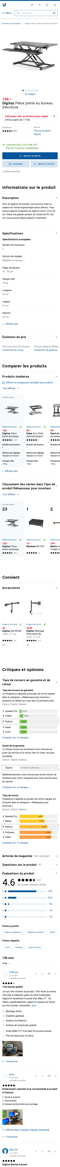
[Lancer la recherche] (18, 13)
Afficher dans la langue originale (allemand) (27, 1129)
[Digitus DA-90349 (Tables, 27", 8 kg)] (12, 622)
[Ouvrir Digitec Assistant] (47, 5)
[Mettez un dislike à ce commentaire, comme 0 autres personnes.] (55, 973)
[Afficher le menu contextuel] (36, 973)
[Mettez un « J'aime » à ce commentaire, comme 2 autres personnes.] (42, 1151)
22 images (30, 94)
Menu (9, 13)
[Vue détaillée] (30, 722)
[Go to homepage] (4, 5)
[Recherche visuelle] (54, 13)
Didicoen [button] (13, 972)
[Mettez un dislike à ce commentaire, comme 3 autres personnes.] (55, 1076)
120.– (7, 99)
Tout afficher (8, 388)
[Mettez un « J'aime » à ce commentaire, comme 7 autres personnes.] (42, 1076)
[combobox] (6, 963)
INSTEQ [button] (13, 1149)
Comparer (18, 163)
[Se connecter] (40, 5)
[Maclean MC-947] (36, 528)
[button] (30, 146)
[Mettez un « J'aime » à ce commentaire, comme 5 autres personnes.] (42, 973)
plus (34, 1005)
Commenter (12, 1061)
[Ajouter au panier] (3, 645)
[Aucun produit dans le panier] (54, 5)
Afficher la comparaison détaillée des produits (29, 382)
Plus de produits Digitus (42, 131)
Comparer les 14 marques (15, 737)
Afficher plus (11, 471)
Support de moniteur (10, 624)
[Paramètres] (32, 5)
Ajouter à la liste (46, 163)
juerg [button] (11, 1074)
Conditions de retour (12, 350)
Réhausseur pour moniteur (10, 427)
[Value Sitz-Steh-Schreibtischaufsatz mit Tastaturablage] (36, 418)
